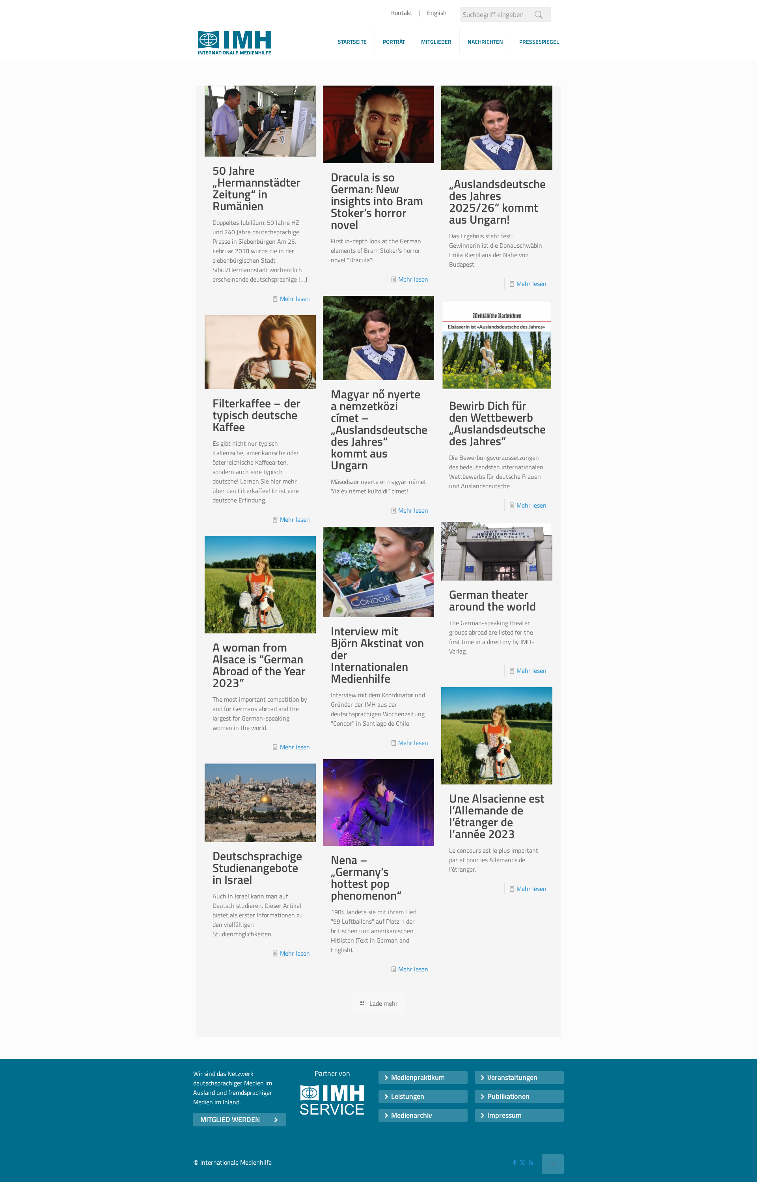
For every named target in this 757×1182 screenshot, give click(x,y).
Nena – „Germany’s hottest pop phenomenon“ (366, 877)
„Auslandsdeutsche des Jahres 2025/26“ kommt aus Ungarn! (497, 201)
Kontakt (401, 12)
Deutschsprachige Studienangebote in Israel (257, 868)
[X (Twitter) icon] (523, 1162)
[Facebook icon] (514, 1162)
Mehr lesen (295, 298)
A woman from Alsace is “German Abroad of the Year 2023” (259, 665)
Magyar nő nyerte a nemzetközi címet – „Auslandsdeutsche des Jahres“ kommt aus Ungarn (379, 429)
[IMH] (234, 45)
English (437, 12)
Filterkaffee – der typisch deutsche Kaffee (256, 415)
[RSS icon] (531, 1162)
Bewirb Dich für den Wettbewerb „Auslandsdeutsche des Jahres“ (497, 423)
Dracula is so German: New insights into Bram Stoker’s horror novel (377, 200)
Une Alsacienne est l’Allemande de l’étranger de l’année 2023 (496, 816)
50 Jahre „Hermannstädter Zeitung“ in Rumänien (256, 188)
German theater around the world (492, 600)
